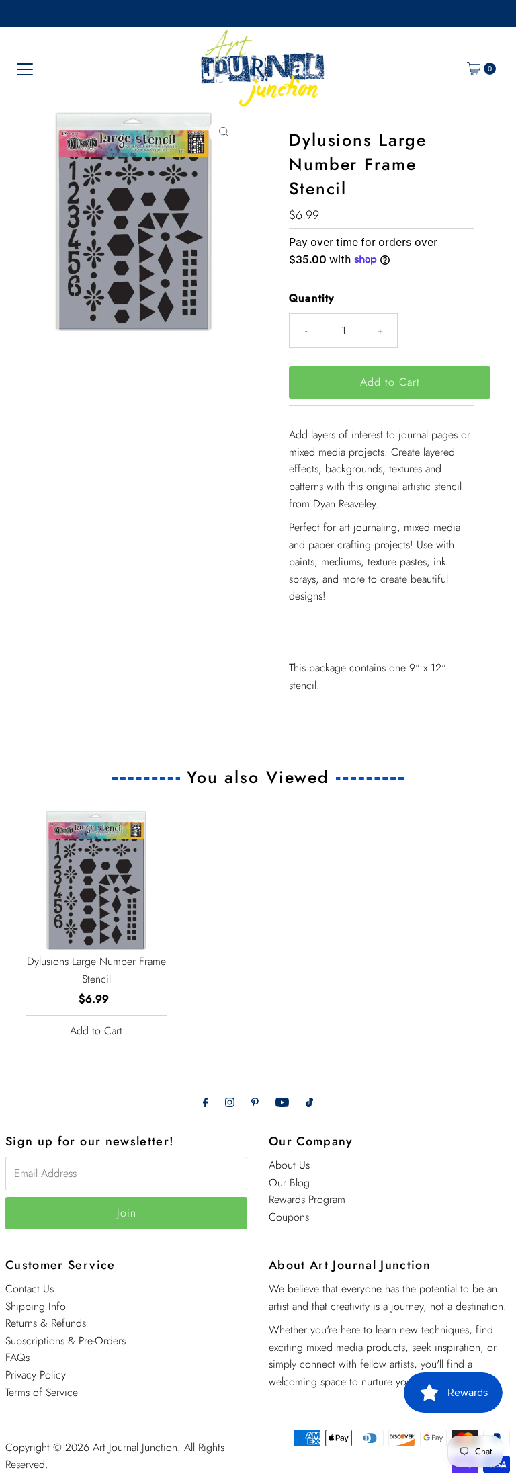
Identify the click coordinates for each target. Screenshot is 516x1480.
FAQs (17, 1357)
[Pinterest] (255, 1102)
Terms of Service (41, 1392)
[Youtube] (282, 1102)
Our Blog (289, 1182)
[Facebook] (205, 1102)
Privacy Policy (35, 1375)
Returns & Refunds (45, 1323)
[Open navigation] (25, 68)
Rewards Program (307, 1199)
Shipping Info (35, 1306)
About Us (289, 1165)
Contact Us (29, 1289)
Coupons (289, 1217)
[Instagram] (229, 1102)
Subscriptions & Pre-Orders (65, 1340)
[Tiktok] (309, 1102)
